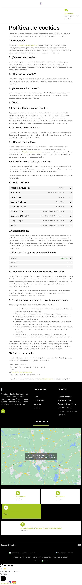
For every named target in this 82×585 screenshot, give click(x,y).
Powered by (8, 583)
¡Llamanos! (69, 14)
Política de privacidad (30, 557)
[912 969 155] (58, 493)
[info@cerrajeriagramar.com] (6, 507)
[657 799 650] (18, 493)
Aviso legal (17, 557)
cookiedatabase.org (46, 379)
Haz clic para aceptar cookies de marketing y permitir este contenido (41, 456)
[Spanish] (14, 582)
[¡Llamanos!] (66, 10)
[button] (41, 577)
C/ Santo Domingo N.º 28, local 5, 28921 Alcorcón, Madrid (41, 528)
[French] (11, 582)
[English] (8, 582)
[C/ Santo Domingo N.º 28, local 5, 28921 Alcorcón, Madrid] (22, 524)
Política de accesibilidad (61, 557)
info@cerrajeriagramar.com (13, 511)
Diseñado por (36, 561)
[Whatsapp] (3, 411)
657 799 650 (20, 497)
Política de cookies (45, 557)
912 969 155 (60, 497)
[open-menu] (3, 15)
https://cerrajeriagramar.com (27, 45)
